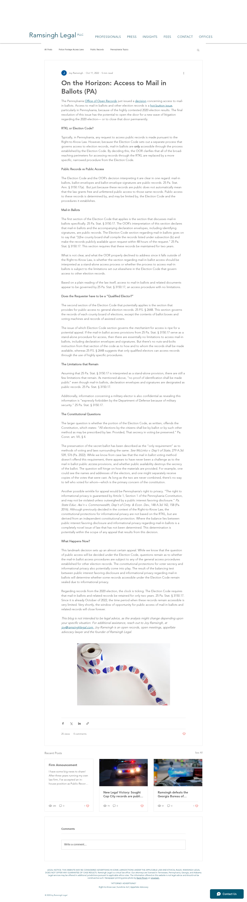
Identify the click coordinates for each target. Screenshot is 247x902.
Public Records (97, 50)
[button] (198, 50)
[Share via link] (87, 723)
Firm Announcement (63, 765)
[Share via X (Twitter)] (71, 723)
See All (198, 752)
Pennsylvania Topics (119, 50)
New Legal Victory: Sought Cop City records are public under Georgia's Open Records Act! (122, 794)
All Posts (48, 50)
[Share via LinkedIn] (79, 723)
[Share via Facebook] (63, 723)
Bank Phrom (142, 878)
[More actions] (184, 73)
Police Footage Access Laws (71, 50)
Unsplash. (155, 878)
